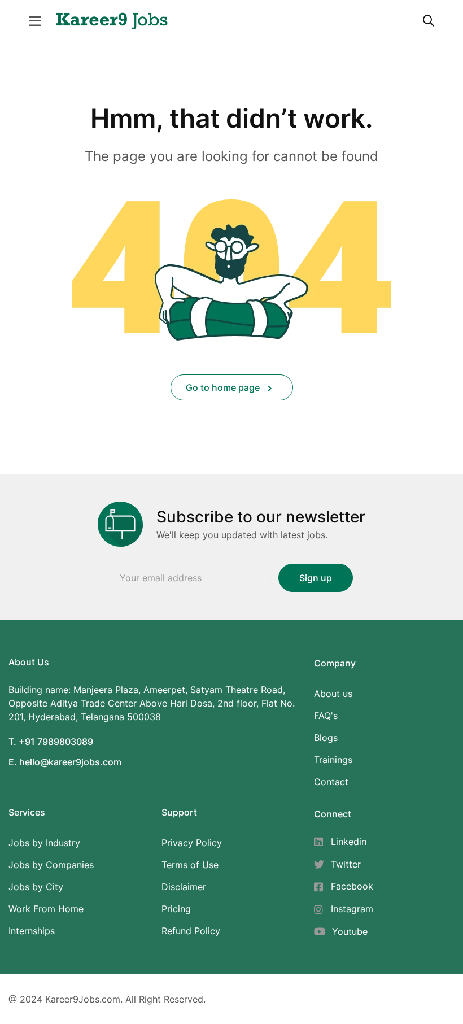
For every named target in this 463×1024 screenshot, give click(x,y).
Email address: (191, 577)
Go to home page (224, 387)
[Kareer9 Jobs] (112, 19)
